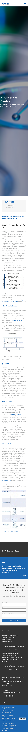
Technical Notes (10, 207)
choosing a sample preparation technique (13, 300)
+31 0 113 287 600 (11, 649)
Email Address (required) (8, 613)
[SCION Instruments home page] (6, 4)
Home (4, 703)
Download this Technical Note (10, 531)
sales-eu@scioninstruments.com (15, 646)
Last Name (4, 607)
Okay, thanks (23, 718)
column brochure (6, 480)
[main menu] (25, 3)
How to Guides (10, 205)
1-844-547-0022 (10, 696)
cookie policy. (5, 730)
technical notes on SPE (16, 320)
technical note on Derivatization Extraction (11, 415)
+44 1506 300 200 (11, 669)
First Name (4, 602)
